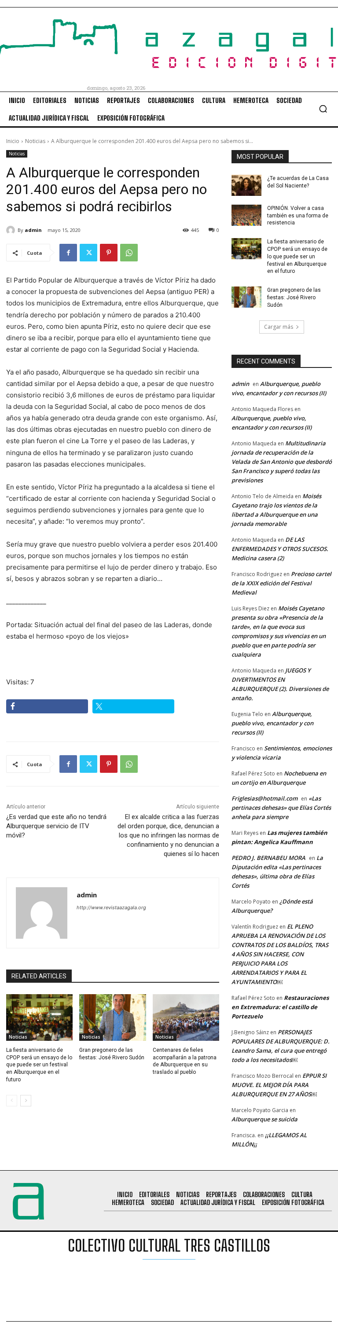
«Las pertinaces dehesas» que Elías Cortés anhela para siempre (281, 807)
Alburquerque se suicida (264, 1119)
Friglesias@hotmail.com (264, 798)
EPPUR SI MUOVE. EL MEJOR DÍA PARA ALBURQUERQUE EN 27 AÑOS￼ (279, 1085)
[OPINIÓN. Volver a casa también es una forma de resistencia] (246, 215)
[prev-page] (11, 1100)
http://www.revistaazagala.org (111, 907)
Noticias (35, 141)
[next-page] (25, 1100)
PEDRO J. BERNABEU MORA (268, 858)
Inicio (12, 141)
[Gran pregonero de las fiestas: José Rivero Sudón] (112, 1017)
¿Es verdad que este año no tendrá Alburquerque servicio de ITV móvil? (56, 826)
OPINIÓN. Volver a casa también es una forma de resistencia (297, 215)
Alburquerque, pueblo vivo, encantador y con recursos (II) (272, 723)
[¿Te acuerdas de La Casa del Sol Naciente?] (246, 185)
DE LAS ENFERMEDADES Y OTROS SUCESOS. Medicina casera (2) (279, 549)
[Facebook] (68, 252)
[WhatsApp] (129, 252)
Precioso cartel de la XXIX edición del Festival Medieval (281, 583)
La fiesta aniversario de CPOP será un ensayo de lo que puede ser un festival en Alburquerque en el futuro (39, 1065)
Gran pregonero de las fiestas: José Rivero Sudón (294, 297)
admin (33, 230)
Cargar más (278, 327)
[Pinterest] (109, 252)
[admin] (12, 230)
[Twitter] (88, 252)
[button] (323, 109)
